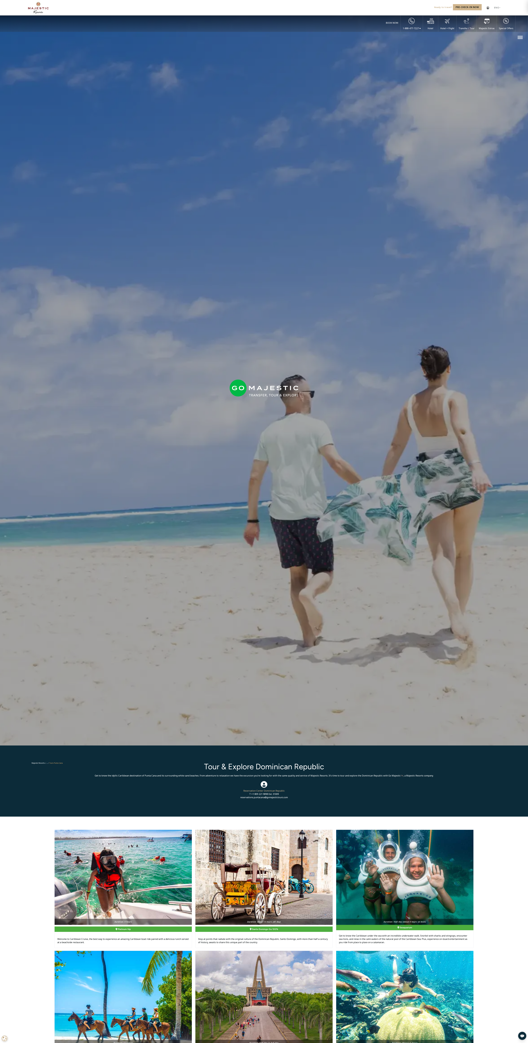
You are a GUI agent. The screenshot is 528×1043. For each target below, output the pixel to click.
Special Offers (506, 28)
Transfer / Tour (467, 28)
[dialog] (4, 1038)
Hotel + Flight (447, 28)
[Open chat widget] (522, 1035)
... (47, 763)
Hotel (430, 28)
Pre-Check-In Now (467, 7)
